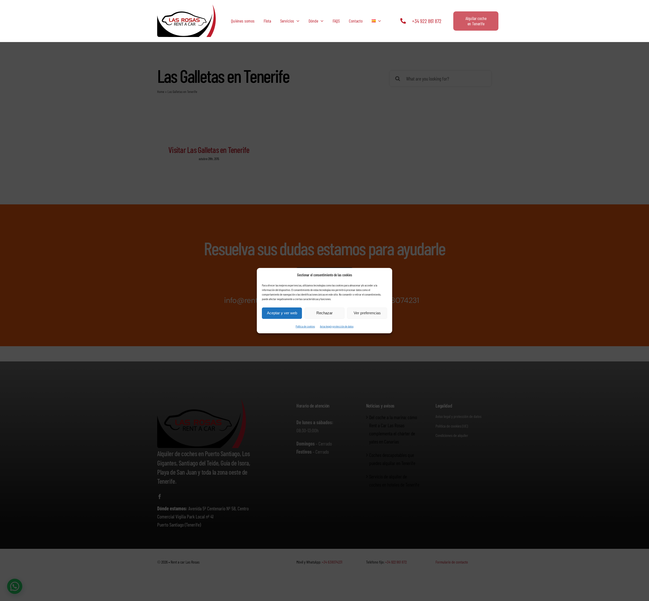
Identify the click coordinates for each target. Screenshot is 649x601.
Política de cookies (305, 326)
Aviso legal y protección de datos (336, 326)
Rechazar (324, 313)
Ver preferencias (367, 313)
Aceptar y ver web (282, 313)
